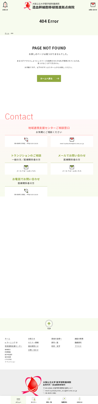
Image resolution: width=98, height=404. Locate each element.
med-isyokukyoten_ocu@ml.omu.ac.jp (61, 390)
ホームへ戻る (46, 78)
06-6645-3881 (50, 393)
